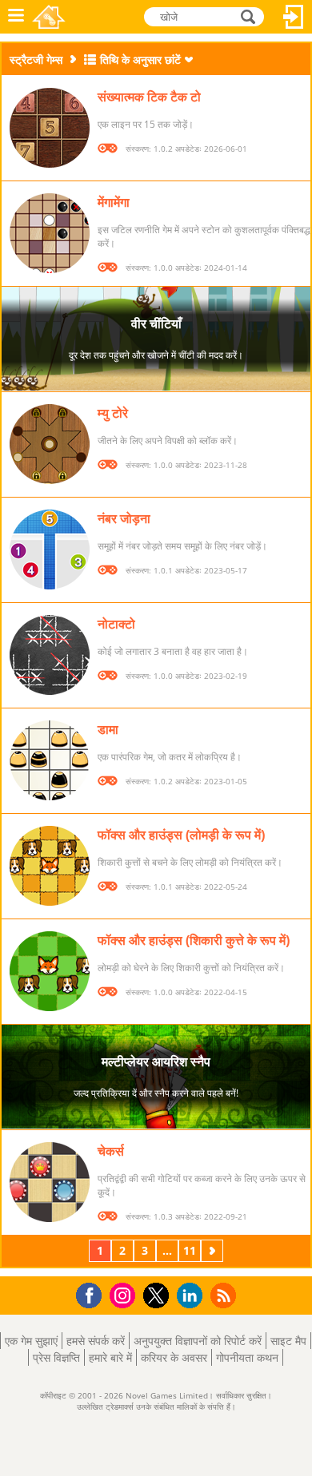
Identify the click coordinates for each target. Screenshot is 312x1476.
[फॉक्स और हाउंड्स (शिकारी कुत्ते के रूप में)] (50, 971)
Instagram (124, 1294)
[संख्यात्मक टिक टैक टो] (50, 128)
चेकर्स (111, 1151)
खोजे (249, 15)
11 (189, 1250)
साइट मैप (288, 1340)
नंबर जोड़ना (124, 518)
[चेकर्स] (50, 1182)
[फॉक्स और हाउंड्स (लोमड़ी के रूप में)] (50, 866)
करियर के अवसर (174, 1357)
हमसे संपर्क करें (95, 1340)
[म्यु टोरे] (50, 444)
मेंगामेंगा (114, 202)
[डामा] (50, 760)
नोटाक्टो (116, 624)
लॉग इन (293, 17)
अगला (213, 1250)
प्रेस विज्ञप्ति (56, 1357)
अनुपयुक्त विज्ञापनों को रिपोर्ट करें (198, 1340)
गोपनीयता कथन (247, 1357)
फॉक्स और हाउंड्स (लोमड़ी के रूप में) (181, 834)
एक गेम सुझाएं (31, 1340)
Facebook (93, 1293)
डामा (108, 729)
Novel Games (49, 17)
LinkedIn (192, 1296)
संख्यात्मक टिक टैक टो (149, 96)
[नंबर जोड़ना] (50, 549)
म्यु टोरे (113, 413)
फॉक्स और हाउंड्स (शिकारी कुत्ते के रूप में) (194, 940)
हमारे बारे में (110, 1357)
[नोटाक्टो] (50, 655)
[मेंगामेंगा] (50, 233)
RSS (225, 1295)
